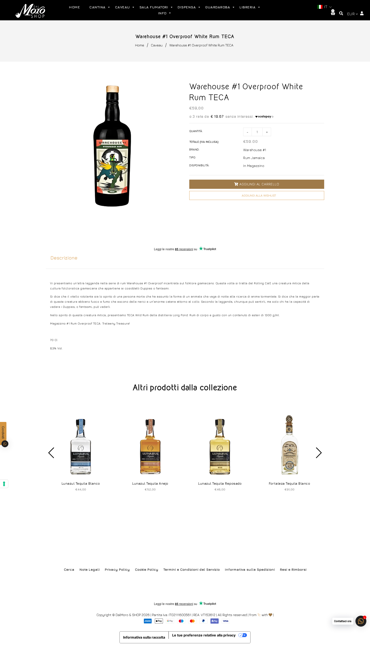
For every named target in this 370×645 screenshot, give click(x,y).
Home (139, 45)
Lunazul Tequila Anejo (150, 483)
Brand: (194, 149)
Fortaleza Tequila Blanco (289, 483)
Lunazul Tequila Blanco (80, 483)
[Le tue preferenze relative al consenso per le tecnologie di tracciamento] (4, 484)
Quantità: (196, 131)
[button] (324, 6)
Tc (259, 615)
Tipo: (192, 157)
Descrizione (64, 258)
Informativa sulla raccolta (144, 637)
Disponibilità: (199, 165)
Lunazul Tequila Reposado (220, 483)
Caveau (157, 45)
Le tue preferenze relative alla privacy (204, 635)
